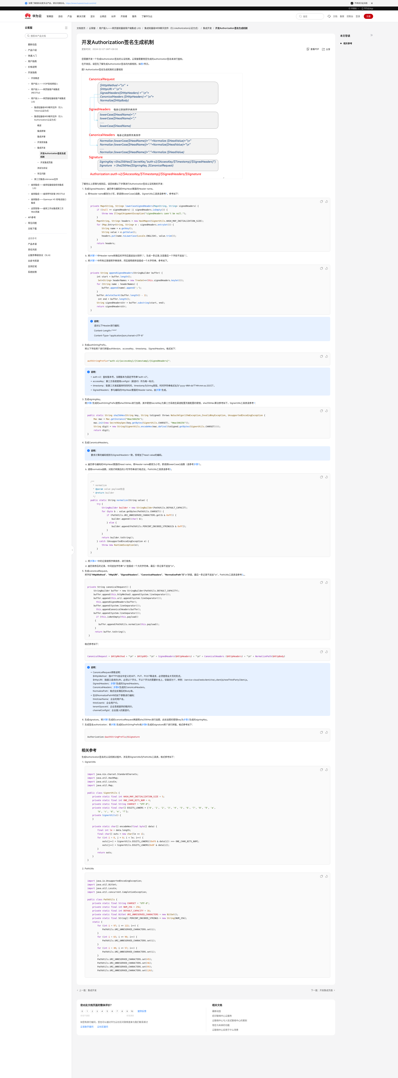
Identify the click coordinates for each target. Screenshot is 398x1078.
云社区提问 (102, 1026)
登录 (358, 16)
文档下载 (32, 228)
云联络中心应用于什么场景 (225, 1029)
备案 (342, 16)
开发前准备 (42, 142)
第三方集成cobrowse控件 (46, 179)
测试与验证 (42, 168)
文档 (335, 16)
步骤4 (116, 687)
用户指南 (32, 61)
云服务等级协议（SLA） (40, 255)
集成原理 (41, 131)
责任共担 (32, 249)
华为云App (368, 8)
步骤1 (159, 390)
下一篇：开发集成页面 (322, 990)
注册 (368, 16)
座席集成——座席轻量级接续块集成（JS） (47, 186)
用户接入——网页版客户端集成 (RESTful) (45, 91)
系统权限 (32, 272)
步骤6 (145, 724)
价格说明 (32, 66)
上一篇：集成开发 (88, 990)
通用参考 (32, 238)
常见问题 (41, 173)
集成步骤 (41, 136)
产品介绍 (32, 50)
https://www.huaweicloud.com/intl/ (81, 3)
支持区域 (32, 266)
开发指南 (32, 72)
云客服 (92, 28)
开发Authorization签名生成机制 (53, 155)
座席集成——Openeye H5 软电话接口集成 (48, 201)
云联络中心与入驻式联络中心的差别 (229, 1020)
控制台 (350, 16)
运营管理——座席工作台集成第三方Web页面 (47, 210)
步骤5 (106, 719)
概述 (39, 125)
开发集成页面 (46, 162)
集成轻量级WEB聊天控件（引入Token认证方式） (48, 109)
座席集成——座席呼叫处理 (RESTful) (48, 193)
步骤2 (90, 403)
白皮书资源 (33, 260)
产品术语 (32, 244)
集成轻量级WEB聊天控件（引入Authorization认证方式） (48, 118)
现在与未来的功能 (221, 1025)
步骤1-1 (93, 255)
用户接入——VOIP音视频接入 (44, 83)
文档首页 (81, 28)
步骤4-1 (94, 561)
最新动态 (32, 44)
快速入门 (32, 55)
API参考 (32, 217)
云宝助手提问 (86, 1026)
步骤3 (186, 719)
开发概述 (35, 78)
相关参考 (347, 43)
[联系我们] (329, 16)
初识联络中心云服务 (222, 1015)
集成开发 (41, 147)
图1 (142, 64)
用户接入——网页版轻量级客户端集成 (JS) (48, 100)
